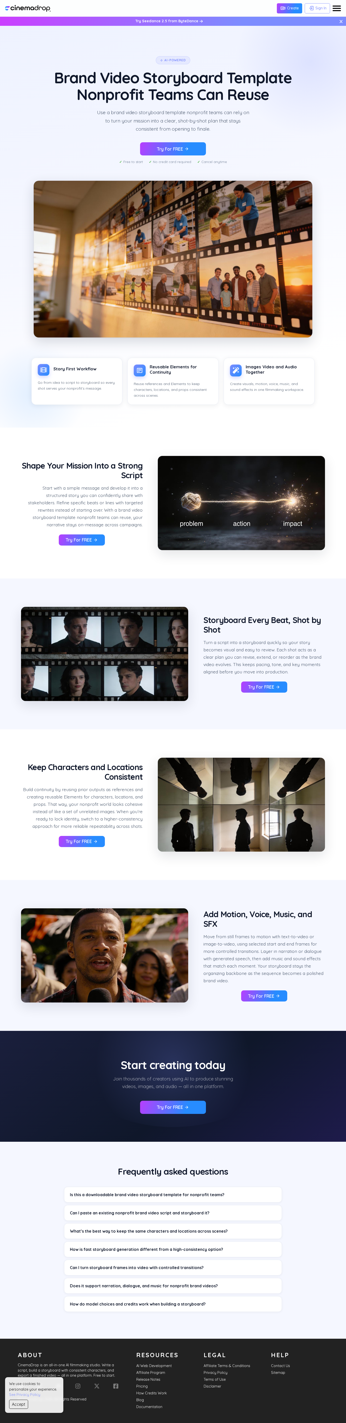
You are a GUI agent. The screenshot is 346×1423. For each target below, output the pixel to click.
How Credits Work (151, 1393)
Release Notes (148, 1379)
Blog (140, 1400)
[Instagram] (78, 1386)
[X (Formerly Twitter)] (97, 1386)
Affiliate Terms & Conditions (227, 1366)
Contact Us (280, 1366)
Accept (18, 1404)
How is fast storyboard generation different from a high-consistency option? (146, 1249)
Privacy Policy (215, 1372)
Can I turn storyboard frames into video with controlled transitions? (137, 1267)
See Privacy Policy (24, 1394)
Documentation (149, 1407)
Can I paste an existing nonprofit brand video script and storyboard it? (139, 1212)
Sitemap (278, 1372)
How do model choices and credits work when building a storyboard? (138, 1304)
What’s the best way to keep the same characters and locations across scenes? (149, 1231)
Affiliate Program (150, 1372)
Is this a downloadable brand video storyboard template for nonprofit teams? (147, 1194)
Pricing (142, 1386)
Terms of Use (215, 1379)
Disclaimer (212, 1386)
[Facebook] (116, 1386)
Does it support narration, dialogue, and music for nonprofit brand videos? (144, 1285)
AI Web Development (154, 1366)
